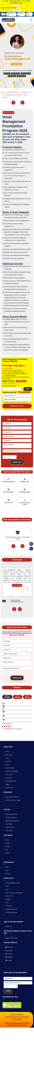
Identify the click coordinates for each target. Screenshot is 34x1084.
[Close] (30, 520)
